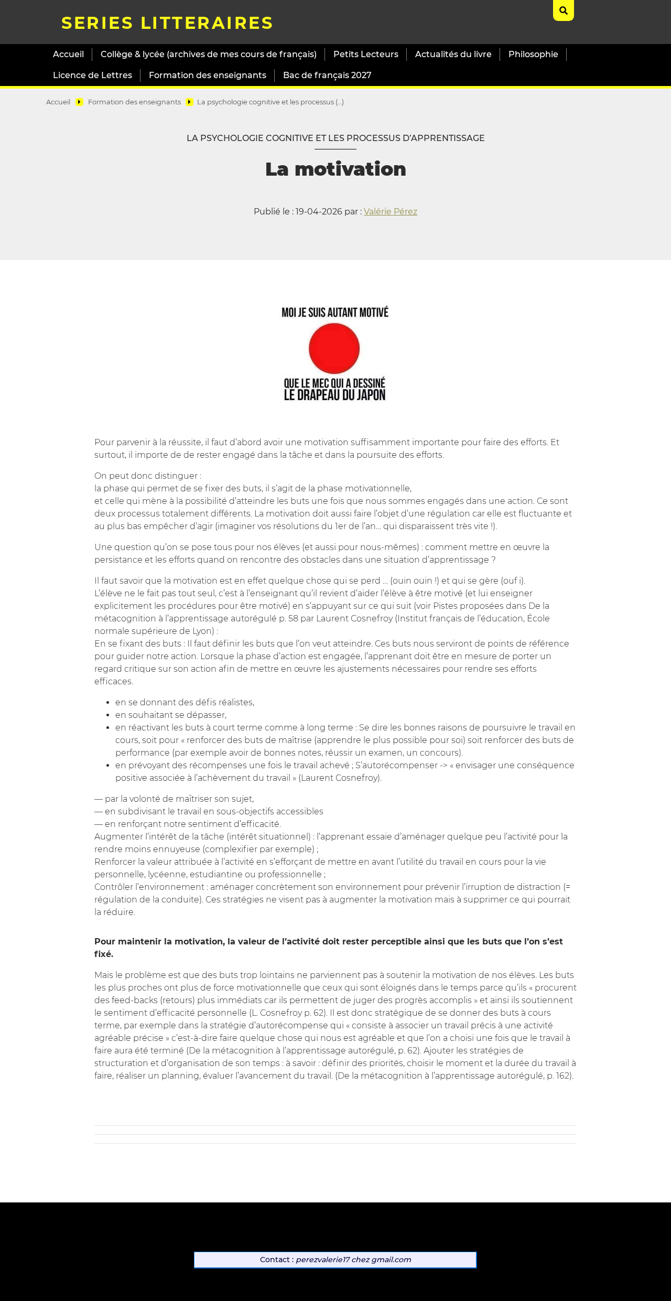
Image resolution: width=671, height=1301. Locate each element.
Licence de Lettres (92, 75)
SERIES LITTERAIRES (167, 23)
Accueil (68, 54)
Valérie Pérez (390, 212)
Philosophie (533, 54)
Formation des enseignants (207, 75)
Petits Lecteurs (365, 54)
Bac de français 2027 (327, 75)
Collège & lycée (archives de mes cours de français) (209, 54)
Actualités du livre (453, 54)
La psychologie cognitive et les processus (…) (270, 102)
